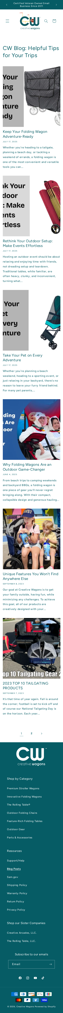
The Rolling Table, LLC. (21, 941)
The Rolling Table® (18, 804)
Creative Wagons (25, 1006)
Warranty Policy (17, 893)
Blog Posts (14, 868)
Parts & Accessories (19, 837)
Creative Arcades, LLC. (22, 932)
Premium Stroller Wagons (23, 788)
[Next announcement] (56, 5)
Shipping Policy (17, 885)
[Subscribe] (51, 964)
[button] (7, 21)
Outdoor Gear (16, 829)
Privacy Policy (16, 909)
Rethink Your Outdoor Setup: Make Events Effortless (28, 243)
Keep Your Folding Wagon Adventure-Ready (25, 133)
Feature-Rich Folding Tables (25, 821)
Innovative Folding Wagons (24, 796)
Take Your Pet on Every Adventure (23, 357)
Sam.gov (12, 877)
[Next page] (41, 734)
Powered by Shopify (45, 1006)
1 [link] (21, 733)
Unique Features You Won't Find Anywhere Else (30, 576)
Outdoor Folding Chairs (22, 812)
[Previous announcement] (6, 5)
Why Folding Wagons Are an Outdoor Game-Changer (27, 466)
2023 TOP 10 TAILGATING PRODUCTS (25, 685)
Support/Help (15, 860)
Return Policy (15, 901)
